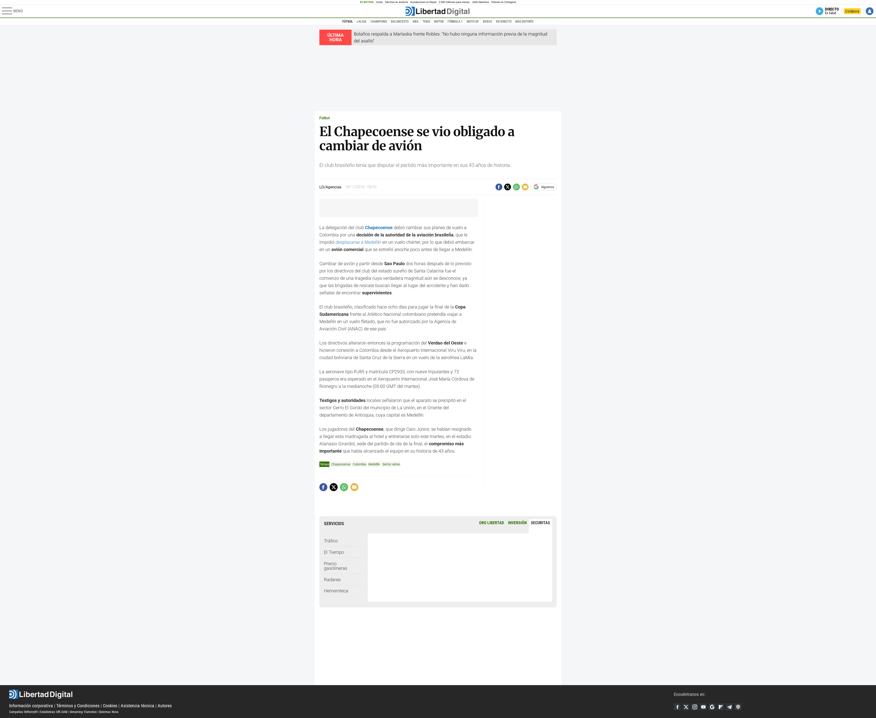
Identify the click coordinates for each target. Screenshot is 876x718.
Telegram (729, 706)
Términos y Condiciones (77, 705)
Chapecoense (379, 227)
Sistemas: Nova (108, 712)
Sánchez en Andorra (396, 2)
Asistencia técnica (137, 705)
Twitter (686, 706)
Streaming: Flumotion (83, 712)
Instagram (694, 706)
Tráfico (331, 541)
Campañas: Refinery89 (23, 712)
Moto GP (473, 21)
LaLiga (361, 21)
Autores (165, 705)
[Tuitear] (507, 187)
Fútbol (347, 21)
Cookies (110, 705)
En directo (503, 21)
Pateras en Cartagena (503, 2)
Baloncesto (400, 21)
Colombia (359, 464)
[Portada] (437, 11)
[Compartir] (498, 187)
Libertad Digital (341, 694)
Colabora (852, 11)
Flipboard (720, 706)
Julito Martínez (480, 2)
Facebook (677, 706)
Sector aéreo (391, 464)
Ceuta (379, 2)
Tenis (426, 21)
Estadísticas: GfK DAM (54, 712)
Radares (332, 579)
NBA (415, 21)
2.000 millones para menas (454, 2)
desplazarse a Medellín (358, 242)
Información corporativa (31, 705)
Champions (378, 21)
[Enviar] (516, 187)
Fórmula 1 (455, 21)
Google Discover (712, 706)
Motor (438, 21)
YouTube (703, 706)
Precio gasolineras (335, 566)
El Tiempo (334, 552)
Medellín (374, 464)
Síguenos (547, 187)
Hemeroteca (336, 591)
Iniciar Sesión (869, 11)
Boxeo (487, 21)
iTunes (738, 706)
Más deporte (524, 21)
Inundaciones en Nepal (423, 2)
